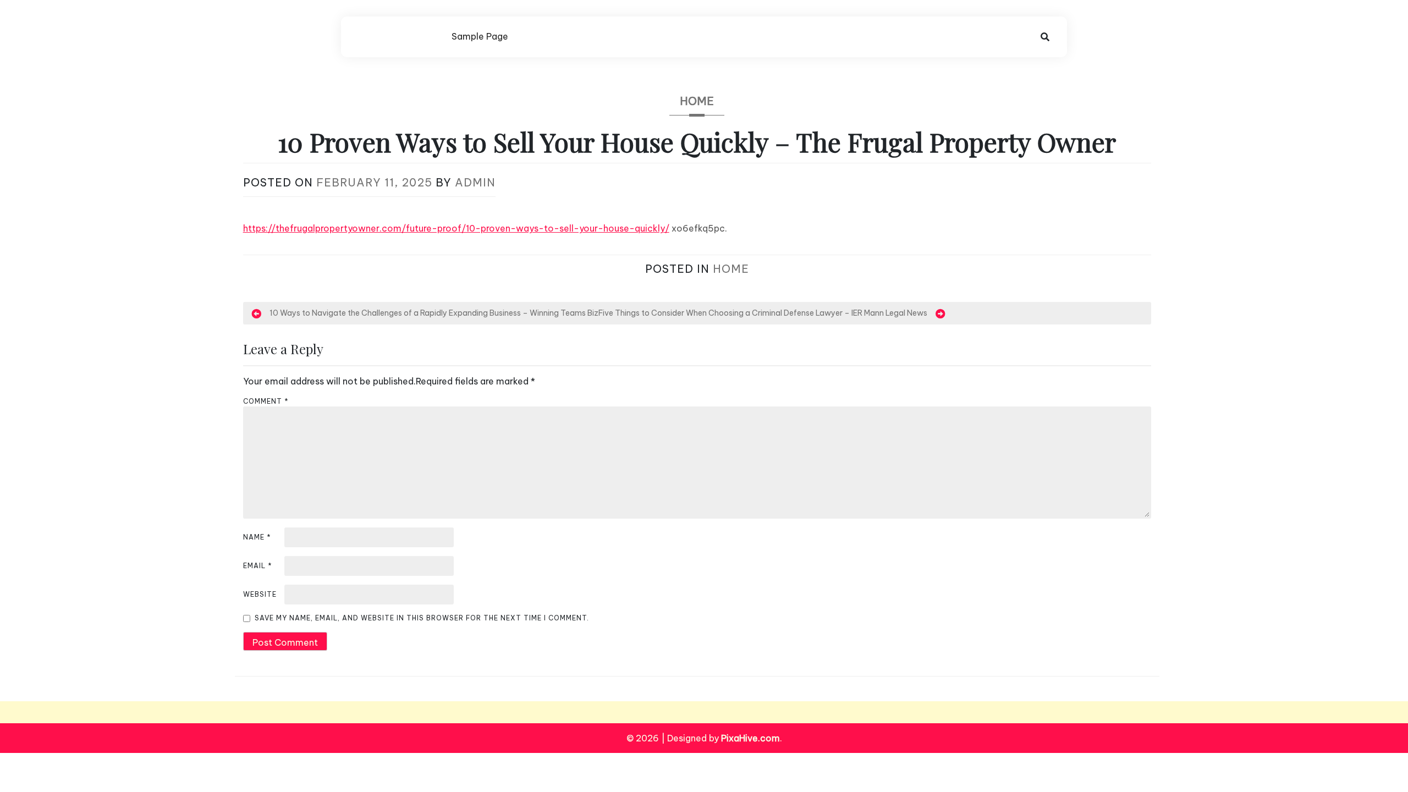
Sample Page (480, 36)
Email (257, 566)
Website (260, 594)
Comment (266, 401)
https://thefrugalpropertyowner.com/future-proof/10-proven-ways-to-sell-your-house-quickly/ (456, 228)
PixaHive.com (750, 738)
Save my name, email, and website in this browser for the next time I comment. (422, 618)
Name (257, 537)
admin (475, 182)
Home (697, 101)
